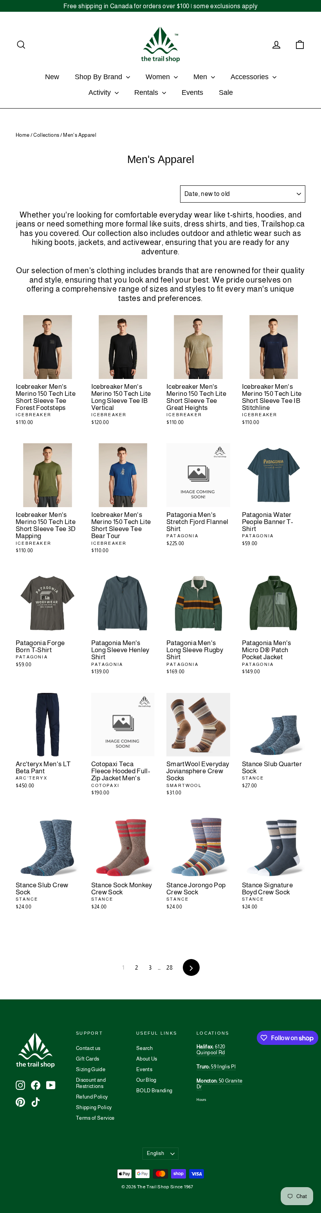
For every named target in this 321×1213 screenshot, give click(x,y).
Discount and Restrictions (91, 1083)
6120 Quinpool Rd (211, 1050)
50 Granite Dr (219, 1084)
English (155, 1153)
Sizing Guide (90, 1069)
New (52, 77)
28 (169, 967)
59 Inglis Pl (216, 1067)
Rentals (147, 92)
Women (159, 77)
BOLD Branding (154, 1090)
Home (22, 135)
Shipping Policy (94, 1107)
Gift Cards (87, 1059)
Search (144, 1048)
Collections (46, 135)
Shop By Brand (99, 77)
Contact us (88, 1048)
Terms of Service (95, 1118)
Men (201, 77)
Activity (100, 92)
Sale (226, 92)
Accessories (251, 77)
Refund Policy (92, 1097)
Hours (201, 1100)
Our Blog (146, 1080)
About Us (146, 1059)
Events (192, 92)
